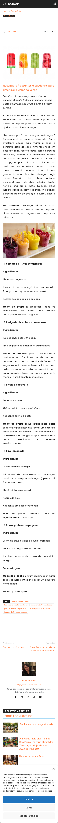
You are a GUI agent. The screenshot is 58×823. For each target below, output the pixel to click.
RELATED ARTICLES (17, 711)
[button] (53, 768)
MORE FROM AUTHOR (19, 716)
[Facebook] (6, 38)
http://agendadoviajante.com (29, 685)
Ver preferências (29, 815)
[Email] (40, 38)
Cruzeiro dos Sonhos (13, 647)
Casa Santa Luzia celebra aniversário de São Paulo (42, 649)
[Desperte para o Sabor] (10, 762)
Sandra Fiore (11, 32)
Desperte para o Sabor (32, 756)
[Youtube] (41, 697)
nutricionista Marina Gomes (41, 605)
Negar (29, 807)
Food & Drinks (16, 11)
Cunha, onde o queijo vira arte (36, 724)
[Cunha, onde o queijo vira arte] (10, 728)
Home (5, 11)
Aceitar (29, 799)
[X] (13, 38)
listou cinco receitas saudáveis (16, 605)
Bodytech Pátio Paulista (21, 601)
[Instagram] (22, 697)
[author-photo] (29, 676)
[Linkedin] (33, 38)
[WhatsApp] (26, 38)
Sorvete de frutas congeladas (15, 612)
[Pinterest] (20, 38)
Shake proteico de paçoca (40, 608)
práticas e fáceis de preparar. (15, 608)
